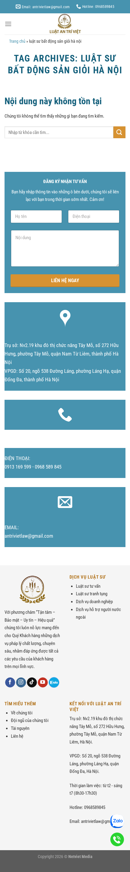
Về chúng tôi (21, 713)
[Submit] (119, 132)
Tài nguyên (20, 728)
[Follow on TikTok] (32, 682)
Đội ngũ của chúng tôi (29, 720)
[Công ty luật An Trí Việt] (65, 24)
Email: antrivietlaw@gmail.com (45, 7)
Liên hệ (17, 736)
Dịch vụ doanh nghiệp (94, 601)
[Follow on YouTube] (43, 682)
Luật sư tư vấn (88, 586)
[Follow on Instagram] (21, 682)
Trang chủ (17, 41)
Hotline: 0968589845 (97, 6)
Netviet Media (80, 856)
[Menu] (8, 23)
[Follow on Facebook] (10, 682)
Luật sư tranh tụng (91, 593)
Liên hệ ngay (65, 280)
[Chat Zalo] (54, 682)
